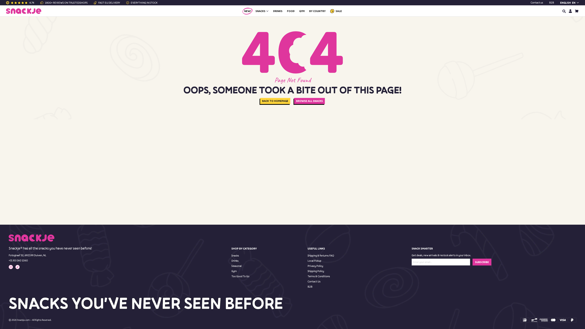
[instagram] (11, 267)
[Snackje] (23, 11)
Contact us (537, 2)
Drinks (235, 260)
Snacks (235, 255)
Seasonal (236, 266)
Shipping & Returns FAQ (321, 255)
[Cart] (576, 11)
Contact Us (314, 281)
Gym (234, 271)
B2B (551, 2)
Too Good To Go (240, 276)
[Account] (570, 11)
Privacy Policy (315, 266)
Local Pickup (314, 260)
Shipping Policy (316, 271)
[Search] (564, 11)
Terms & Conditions (319, 276)
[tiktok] (17, 267)
